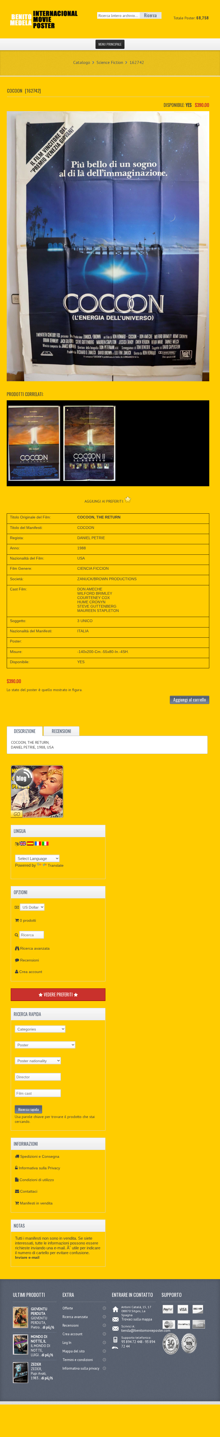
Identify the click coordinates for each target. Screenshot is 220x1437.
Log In (67, 1342)
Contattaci (28, 1191)
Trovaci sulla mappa (136, 1319)
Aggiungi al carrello (189, 699)
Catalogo (81, 62)
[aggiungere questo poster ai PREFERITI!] (127, 499)
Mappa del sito (74, 1351)
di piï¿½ (48, 1327)
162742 (137, 62)
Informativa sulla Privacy (39, 1168)
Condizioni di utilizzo (37, 1180)
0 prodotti (28, 920)
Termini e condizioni (78, 1360)
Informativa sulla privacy (81, 1368)
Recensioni (29, 960)
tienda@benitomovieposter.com (145, 1330)
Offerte (68, 1308)
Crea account (30, 972)
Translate (56, 865)
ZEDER (36, 1364)
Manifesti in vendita (36, 1203)
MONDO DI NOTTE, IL (39, 1339)
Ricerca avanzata (35, 948)
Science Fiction (110, 62)
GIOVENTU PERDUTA (39, 1311)
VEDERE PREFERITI (58, 994)
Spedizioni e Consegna (39, 1156)
